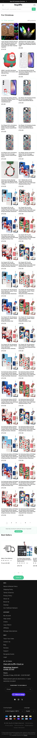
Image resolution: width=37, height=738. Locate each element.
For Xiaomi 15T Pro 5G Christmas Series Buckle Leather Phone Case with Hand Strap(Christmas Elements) (27, 209)
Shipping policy (29, 725)
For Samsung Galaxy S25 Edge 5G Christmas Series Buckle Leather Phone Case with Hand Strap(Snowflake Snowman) (9, 456)
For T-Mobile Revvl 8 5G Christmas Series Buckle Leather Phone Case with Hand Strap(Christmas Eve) (27, 182)
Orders (5, 621)
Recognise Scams (8, 654)
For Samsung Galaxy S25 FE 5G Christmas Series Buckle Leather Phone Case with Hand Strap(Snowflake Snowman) (9, 374)
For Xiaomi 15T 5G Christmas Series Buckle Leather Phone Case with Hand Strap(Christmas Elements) (26, 291)
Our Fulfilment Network (10, 608)
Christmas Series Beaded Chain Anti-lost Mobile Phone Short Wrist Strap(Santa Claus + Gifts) (9, 182)
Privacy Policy (7, 595)
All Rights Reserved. (18, 723)
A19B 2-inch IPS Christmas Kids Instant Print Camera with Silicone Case (9, 72)
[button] (3, 5)
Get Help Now (18, 531)
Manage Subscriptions (10, 631)
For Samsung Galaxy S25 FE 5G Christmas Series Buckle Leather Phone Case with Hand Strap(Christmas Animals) (9, 428)
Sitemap (5, 605)
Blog (4, 644)
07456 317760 (8, 669)
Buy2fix (11, 723)
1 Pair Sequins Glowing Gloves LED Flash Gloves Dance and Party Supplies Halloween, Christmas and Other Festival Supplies (9, 44)
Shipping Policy (8, 589)
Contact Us (6, 641)
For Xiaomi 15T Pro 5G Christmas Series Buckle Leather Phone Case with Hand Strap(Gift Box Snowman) (27, 264)
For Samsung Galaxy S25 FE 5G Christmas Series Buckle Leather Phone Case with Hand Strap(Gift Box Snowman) (27, 428)
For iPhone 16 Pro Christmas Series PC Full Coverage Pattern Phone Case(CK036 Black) (9, 127)
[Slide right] (22, 573)
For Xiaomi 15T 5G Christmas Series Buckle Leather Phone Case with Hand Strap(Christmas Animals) (9, 346)
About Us (6, 598)
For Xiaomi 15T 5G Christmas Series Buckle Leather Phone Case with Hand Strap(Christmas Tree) (26, 319)
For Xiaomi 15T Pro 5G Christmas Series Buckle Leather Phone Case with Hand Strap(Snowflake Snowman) (9, 209)
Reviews (5, 648)
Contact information (19, 727)
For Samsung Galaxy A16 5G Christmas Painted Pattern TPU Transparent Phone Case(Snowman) (9, 99)
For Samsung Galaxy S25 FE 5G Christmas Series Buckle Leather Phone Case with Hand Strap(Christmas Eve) (9, 401)
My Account (7, 615)
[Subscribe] (30, 689)
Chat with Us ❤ (9, 664)
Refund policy (29, 723)
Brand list (6, 601)
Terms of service (18, 725)
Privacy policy (9, 725)
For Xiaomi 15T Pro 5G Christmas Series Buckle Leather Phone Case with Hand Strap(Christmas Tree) (27, 236)
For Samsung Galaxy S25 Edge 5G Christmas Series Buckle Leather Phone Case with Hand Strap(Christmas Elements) (27, 456)
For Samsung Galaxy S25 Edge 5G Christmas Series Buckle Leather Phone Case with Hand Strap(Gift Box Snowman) (27, 511)
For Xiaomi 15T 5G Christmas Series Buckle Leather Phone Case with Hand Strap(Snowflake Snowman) (9, 291)
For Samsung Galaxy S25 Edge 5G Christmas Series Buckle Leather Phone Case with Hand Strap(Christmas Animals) (9, 511)
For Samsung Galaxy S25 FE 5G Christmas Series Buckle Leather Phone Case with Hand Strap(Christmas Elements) (27, 374)
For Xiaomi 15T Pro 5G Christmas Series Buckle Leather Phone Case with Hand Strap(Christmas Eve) (9, 236)
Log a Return (7, 625)
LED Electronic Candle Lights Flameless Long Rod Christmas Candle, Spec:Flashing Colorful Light (27, 43)
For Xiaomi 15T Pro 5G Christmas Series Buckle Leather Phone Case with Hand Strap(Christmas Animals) (9, 264)
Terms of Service (8, 592)
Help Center (7, 618)
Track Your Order (8, 638)
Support (5, 651)
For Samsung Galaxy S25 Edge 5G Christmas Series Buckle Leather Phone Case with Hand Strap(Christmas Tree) (27, 483)
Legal (5, 657)
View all (18, 577)
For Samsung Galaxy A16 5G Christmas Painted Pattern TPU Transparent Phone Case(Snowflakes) (27, 72)
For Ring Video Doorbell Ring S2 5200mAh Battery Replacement (24, 560)
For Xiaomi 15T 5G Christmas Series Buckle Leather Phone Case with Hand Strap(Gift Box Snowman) (27, 346)
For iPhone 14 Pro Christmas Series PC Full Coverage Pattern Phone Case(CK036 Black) (9, 154)
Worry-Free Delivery (6, 558)
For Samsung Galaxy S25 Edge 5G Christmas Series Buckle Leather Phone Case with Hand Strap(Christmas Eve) (9, 483)
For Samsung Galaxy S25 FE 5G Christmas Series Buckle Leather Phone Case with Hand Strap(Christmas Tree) (27, 401)
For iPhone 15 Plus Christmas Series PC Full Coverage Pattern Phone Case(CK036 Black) (27, 154)
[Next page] (30, 522)
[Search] (34, 9)
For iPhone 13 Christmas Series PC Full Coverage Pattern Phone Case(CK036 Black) (27, 127)
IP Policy (25, 735)
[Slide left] (15, 573)
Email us (20, 664)
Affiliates (6, 628)
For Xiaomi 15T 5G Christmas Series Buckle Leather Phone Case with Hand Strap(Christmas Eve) (9, 319)
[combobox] (16, 9)
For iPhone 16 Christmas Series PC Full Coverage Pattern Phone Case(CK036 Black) (27, 99)
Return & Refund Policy (10, 586)
